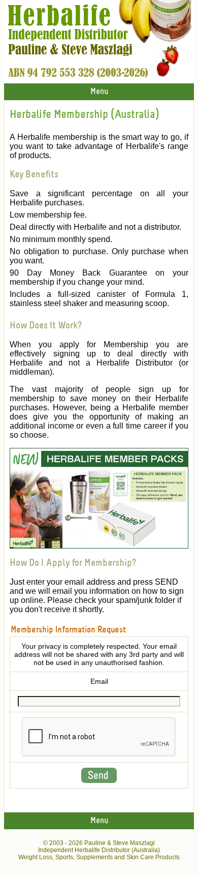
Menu (99, 91)
